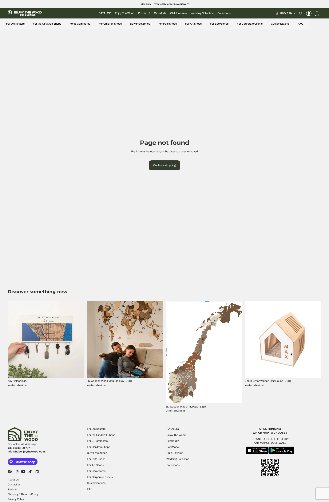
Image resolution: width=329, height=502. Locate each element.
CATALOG (172, 429)
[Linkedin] (36, 471)
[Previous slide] (13, 339)
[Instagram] (16, 471)
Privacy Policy (16, 499)
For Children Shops (110, 23)
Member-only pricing (17, 385)
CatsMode (172, 447)
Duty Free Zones (140, 23)
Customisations (280, 23)
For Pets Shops (167, 23)
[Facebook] (10, 471)
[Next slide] (78, 339)
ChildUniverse (174, 453)
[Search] (301, 13)
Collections (173, 465)
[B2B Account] (309, 13)
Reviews (13, 489)
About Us (13, 479)
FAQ (300, 23)
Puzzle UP (172, 441)
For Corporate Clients (250, 23)
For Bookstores (219, 23)
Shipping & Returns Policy (23, 494)
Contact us (14, 484)
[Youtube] (23, 471)
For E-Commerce (79, 23)
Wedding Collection (177, 459)
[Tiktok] (30, 471)
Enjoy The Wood (176, 434)
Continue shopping (164, 165)
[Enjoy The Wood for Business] (25, 13)
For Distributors (15, 23)
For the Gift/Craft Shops (47, 23)
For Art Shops (193, 23)
